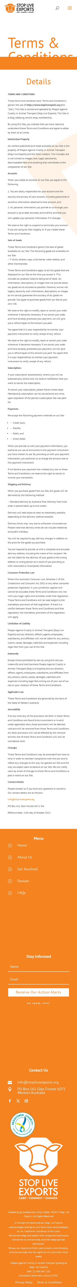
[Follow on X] (18, 1101)
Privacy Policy (23, 1282)
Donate (23, 880)
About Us (24, 857)
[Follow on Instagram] (26, 1101)
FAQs (21, 892)
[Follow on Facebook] (10, 1101)
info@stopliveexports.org (21, 799)
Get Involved (27, 869)
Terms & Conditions (49, 1282)
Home (22, 845)
